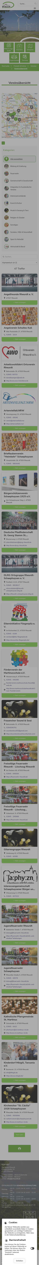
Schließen (19, 1261)
